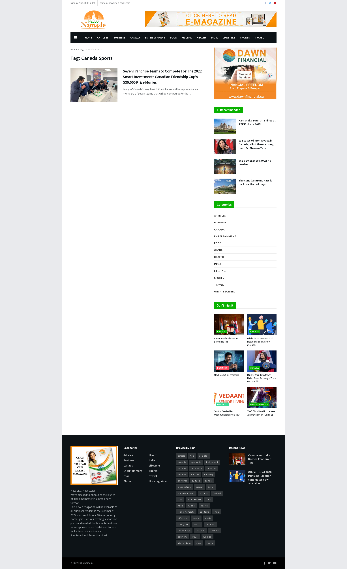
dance (208, 480)
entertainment (186, 493)
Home (88, 37)
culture (196, 480)
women (207, 536)
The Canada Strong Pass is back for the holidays (255, 182)
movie (196, 518)
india (217, 511)
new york (183, 524)
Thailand (200, 530)
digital (199, 486)
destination (184, 486)
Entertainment (155, 37)
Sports (245, 37)
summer (210, 524)
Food (173, 37)
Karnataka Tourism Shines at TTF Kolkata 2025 (257, 122)
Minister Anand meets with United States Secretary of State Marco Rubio (261, 378)
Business (119, 37)
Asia (192, 455)
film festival (194, 499)
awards (182, 462)
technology (184, 530)
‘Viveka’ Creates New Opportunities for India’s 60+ (227, 413)
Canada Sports (94, 49)
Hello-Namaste (186, 511)
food (180, 505)
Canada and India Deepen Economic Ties (226, 340)
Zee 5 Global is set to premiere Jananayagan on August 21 (261, 413)
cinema (182, 474)
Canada (135, 37)
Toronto (214, 530)
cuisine (195, 474)
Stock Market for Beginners (226, 375)
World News (184, 543)
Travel (259, 37)
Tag (81, 49)
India (214, 37)
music (208, 518)
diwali (211, 486)
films (208, 499)
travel (195, 536)
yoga (199, 543)
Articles (102, 37)
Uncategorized (224, 291)
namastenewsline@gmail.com (115, 3)
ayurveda (196, 462)
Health (201, 37)
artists (181, 455)
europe (204, 493)
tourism (182, 536)
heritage (204, 511)
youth (209, 543)
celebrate (196, 468)
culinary (208, 474)
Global (187, 37)
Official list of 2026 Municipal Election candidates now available (260, 341)
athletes (204, 455)
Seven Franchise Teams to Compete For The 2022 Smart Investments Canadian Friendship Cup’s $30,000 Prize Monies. (162, 77)
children (212, 468)
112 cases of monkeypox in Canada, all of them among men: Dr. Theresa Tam (256, 144)
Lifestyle (229, 37)
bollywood (212, 462)
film (180, 499)
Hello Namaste (86, 562)
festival (217, 493)
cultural (182, 480)
